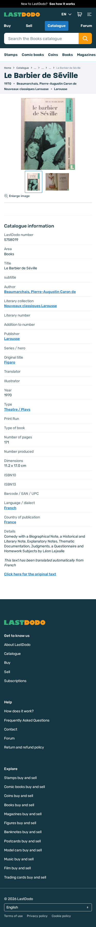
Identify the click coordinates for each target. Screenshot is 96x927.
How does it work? (19, 711)
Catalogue (57, 26)
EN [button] (63, 14)
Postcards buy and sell (22, 841)
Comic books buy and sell (24, 787)
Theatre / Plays (17, 409)
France (10, 522)
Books (67, 55)
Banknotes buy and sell (22, 832)
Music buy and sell (19, 859)
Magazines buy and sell (22, 814)
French (10, 508)
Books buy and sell (19, 805)
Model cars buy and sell (23, 850)
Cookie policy (61, 916)
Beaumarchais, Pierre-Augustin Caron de (47, 83)
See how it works (62, 4)
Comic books (33, 55)
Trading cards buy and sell (25, 877)
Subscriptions (15, 681)
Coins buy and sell (18, 796)
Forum (86, 26)
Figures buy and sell (20, 823)
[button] (79, 14)
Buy (7, 26)
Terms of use (13, 916)
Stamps (11, 55)
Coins (53, 55)
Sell (29, 26)
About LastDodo (17, 645)
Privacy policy (37, 916)
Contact (10, 729)
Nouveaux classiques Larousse (26, 89)
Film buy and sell (17, 868)
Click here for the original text (30, 574)
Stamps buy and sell (20, 778)
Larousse (60, 89)
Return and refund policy (24, 747)
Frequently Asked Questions (26, 720)
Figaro (9, 362)
